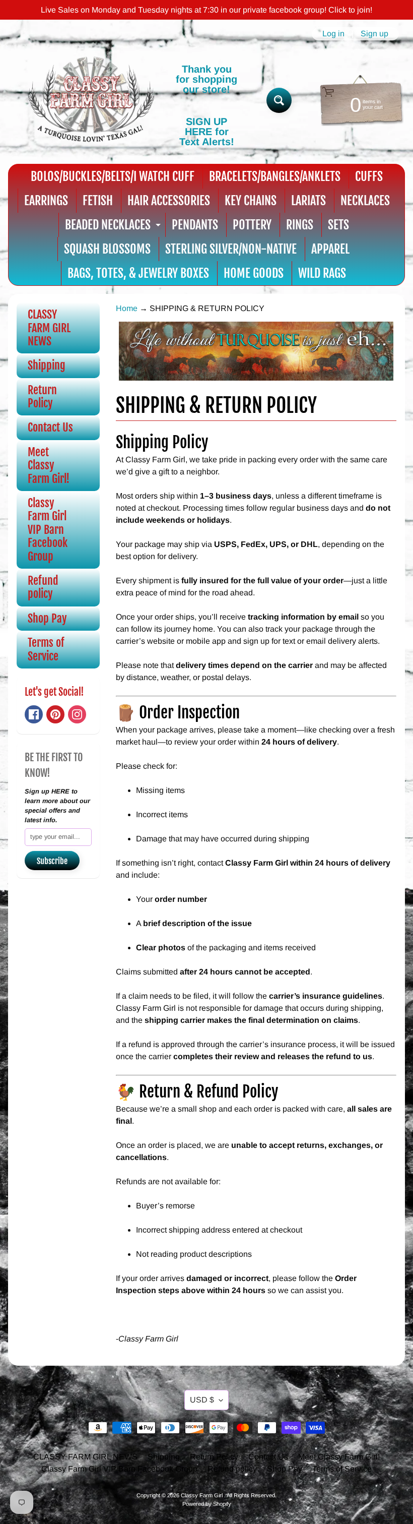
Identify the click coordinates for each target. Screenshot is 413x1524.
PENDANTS (195, 224)
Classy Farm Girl (202, 1495)
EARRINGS (46, 200)
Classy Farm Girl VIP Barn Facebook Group (47, 529)
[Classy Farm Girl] (91, 100)
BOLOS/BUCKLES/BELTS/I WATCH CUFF (112, 176)
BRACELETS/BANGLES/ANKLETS (274, 176)
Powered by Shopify (206, 1504)
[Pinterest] (55, 714)
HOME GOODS (254, 273)
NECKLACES (365, 200)
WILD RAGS (322, 273)
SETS (338, 224)
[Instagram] (77, 714)
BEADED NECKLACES (114, 227)
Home (126, 308)
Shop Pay (47, 618)
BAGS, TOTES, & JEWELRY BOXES (138, 273)
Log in (333, 34)
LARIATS (308, 200)
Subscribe (52, 861)
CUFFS (369, 176)
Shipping (46, 365)
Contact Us (50, 427)
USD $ (202, 1399)
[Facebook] (34, 714)
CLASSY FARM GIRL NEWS (49, 328)
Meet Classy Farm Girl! (49, 465)
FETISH (98, 200)
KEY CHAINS (251, 200)
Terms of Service (46, 649)
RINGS (299, 224)
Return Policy (42, 396)
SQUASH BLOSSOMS (107, 249)
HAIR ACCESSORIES (168, 200)
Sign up (374, 34)
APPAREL (330, 249)
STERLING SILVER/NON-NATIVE (231, 249)
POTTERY (252, 224)
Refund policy (43, 587)
